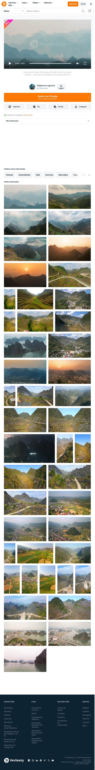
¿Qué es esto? (28, 115)
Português (85, 714)
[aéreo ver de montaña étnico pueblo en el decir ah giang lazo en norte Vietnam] (9, 395)
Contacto (59, 712)
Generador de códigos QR (9, 745)
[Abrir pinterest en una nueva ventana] (41, 760)
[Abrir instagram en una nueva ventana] (33, 760)
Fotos (24, 2)
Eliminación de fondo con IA (10, 739)
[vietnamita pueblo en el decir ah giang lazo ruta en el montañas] (9, 552)
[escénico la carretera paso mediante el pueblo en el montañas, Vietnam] (73, 320)
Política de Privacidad (81, 762)
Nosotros (59, 716)
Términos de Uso (83, 761)
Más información (12, 120)
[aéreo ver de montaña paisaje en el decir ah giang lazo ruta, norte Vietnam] (73, 395)
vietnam (9, 174)
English (84, 706)
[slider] (50, 63)
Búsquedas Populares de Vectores (36, 724)
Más (10, 5)
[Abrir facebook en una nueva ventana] (29, 760)
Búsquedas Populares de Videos (36, 739)
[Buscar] (83, 10)
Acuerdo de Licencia (35, 707)
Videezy (7, 714)
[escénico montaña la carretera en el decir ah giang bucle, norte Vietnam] (65, 447)
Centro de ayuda (60, 707)
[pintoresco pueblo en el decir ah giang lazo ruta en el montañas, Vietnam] (73, 298)
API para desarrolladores (10, 726)
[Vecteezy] (3, 3)
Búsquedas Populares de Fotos (36, 731)
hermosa (49, 174)
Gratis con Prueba (47, 97)
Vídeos (35, 2)
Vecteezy (7, 710)
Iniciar (83, 4)
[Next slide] (85, 174)
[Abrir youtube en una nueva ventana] (53, 760)
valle (38, 174)
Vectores (12, 2)
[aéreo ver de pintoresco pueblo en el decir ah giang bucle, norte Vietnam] (12, 578)
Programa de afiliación (36, 717)
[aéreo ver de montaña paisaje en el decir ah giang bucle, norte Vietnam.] (69, 274)
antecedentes (24, 174)
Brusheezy (8, 706)
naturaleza (63, 174)
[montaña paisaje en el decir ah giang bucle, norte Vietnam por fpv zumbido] (9, 320)
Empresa (7, 717)
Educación (8, 721)
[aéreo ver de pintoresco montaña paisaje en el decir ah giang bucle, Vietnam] (25, 419)
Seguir (61, 88)
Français (84, 721)
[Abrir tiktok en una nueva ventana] (45, 760)
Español (84, 710)
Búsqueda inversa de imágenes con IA (11, 732)
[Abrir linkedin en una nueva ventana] (37, 760)
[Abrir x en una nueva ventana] (49, 760)
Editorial (47, 2)
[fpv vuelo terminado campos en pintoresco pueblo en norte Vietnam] (35, 552)
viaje (75, 174)
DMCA (33, 712)
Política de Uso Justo (79, 764)
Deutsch (84, 717)
